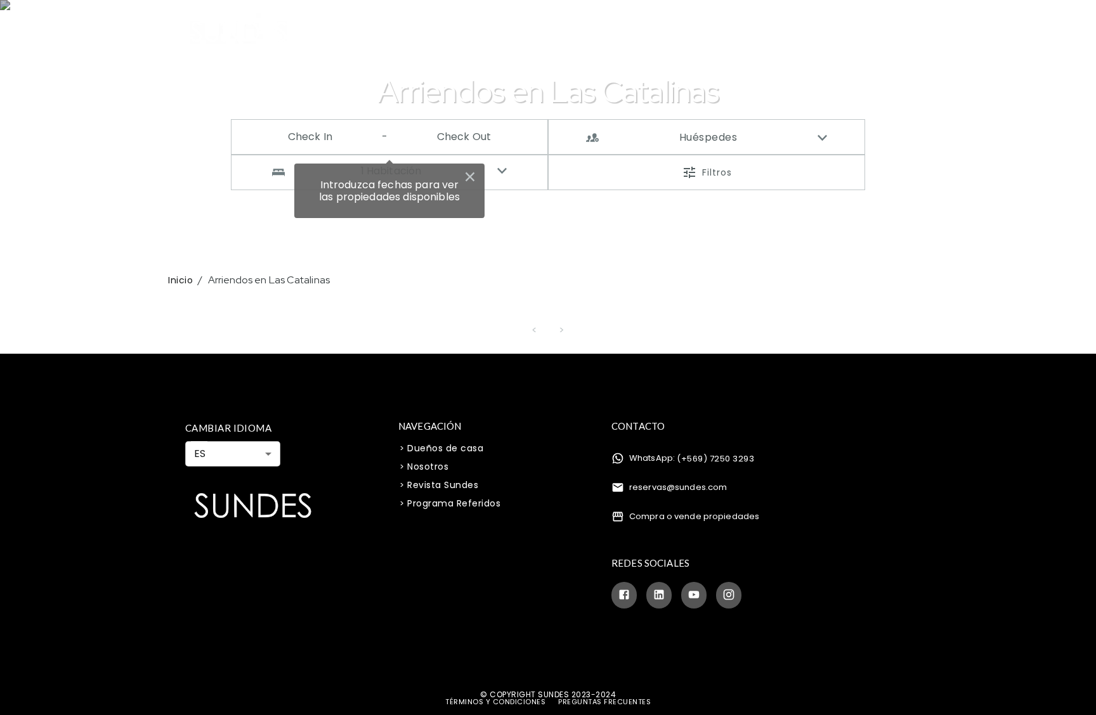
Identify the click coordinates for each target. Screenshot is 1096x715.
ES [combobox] (200, 453)
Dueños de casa (445, 448)
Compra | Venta (458, 32)
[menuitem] (377, 31)
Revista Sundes (442, 485)
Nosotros (647, 32)
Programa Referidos (453, 503)
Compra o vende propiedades (694, 516)
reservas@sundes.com (678, 487)
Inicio (180, 280)
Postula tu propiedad (559, 32)
